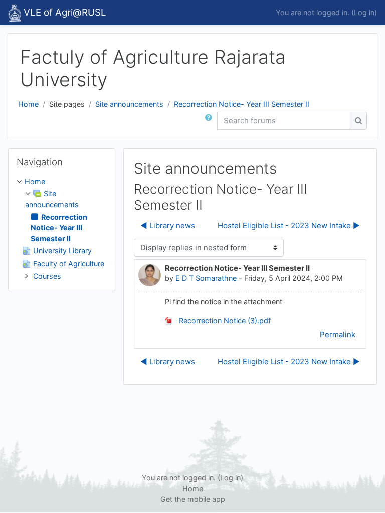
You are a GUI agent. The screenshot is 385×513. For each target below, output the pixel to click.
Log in (364, 12)
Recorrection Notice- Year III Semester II (241, 104)
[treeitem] (62, 228)
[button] (210, 121)
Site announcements (129, 104)
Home (28, 104)
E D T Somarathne (206, 278)
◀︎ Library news (167, 225)
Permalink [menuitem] (337, 334)
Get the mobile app (192, 499)
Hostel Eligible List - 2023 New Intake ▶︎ (289, 225)
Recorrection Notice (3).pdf (224, 320)
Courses (47, 276)
